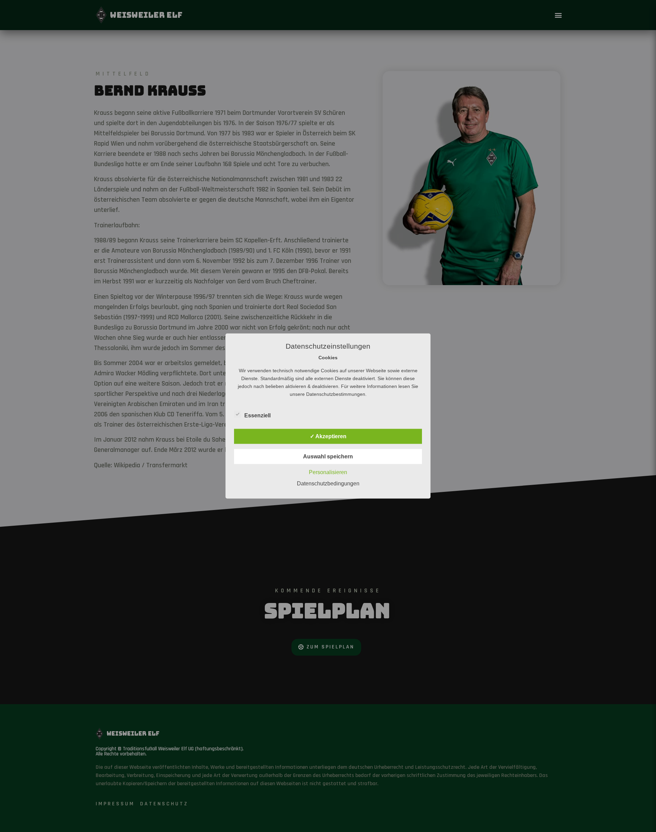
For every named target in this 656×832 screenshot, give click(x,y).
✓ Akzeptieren (328, 436)
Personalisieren (328, 472)
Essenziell (257, 415)
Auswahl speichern (328, 456)
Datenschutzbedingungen (328, 483)
